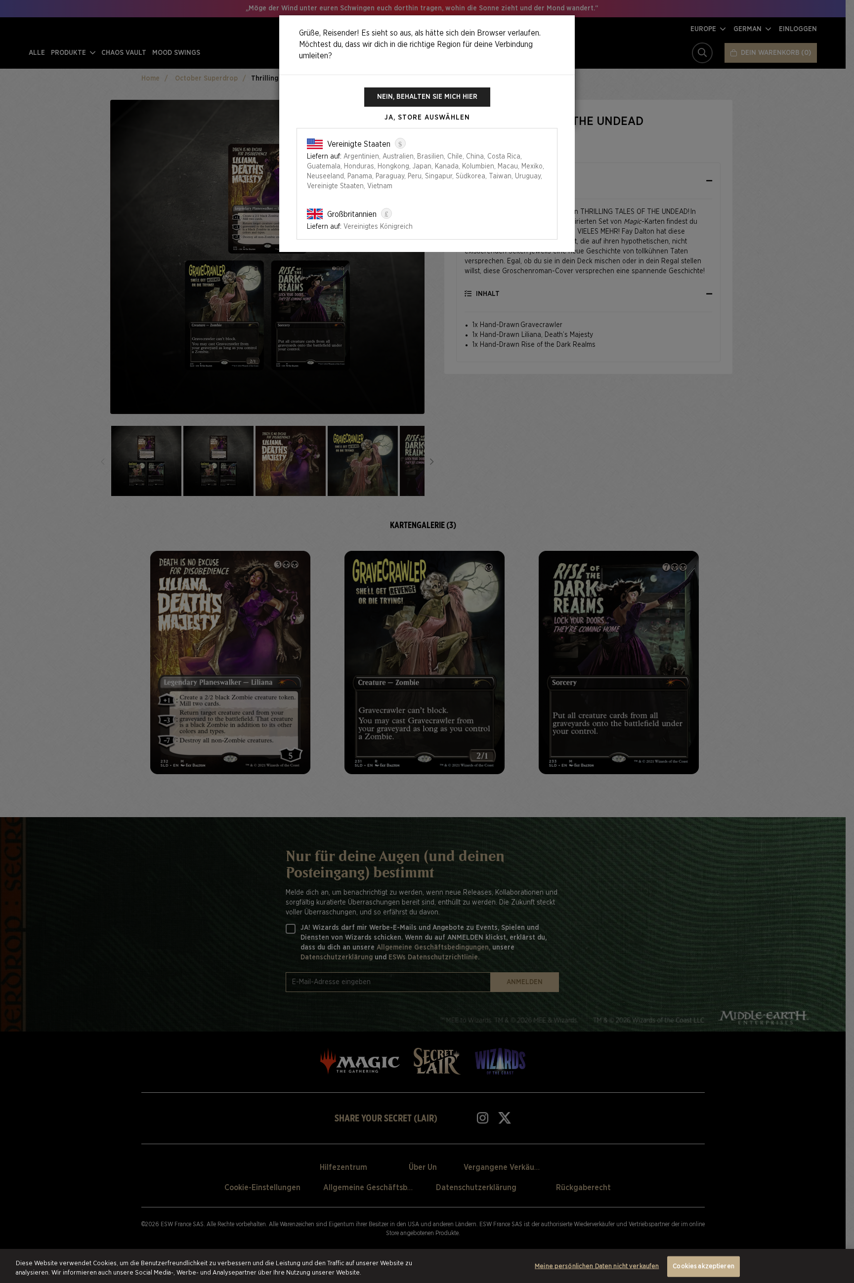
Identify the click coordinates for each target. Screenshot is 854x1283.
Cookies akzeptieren (703, 1266)
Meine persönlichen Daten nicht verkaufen (597, 1266)
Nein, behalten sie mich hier (427, 96)
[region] (427, 1266)
